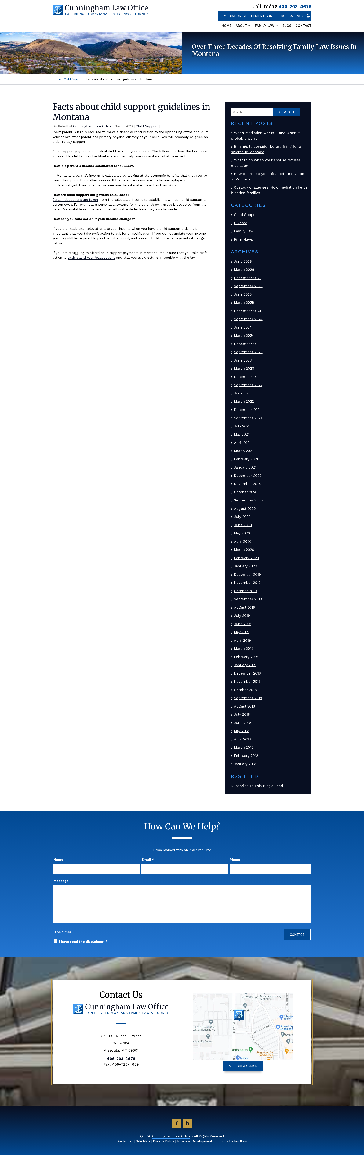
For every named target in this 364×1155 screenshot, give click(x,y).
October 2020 (245, 492)
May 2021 (241, 434)
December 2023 (247, 344)
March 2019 (243, 648)
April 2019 (242, 640)
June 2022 (243, 393)
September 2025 (248, 286)
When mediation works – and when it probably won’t (265, 136)
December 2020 (248, 475)
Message (61, 881)
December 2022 (247, 377)
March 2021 (243, 451)
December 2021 (247, 410)
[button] (360, 1127)
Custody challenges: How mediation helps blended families (269, 190)
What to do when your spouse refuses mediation (266, 163)
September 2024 (248, 319)
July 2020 (242, 517)
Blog (286, 25)
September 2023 (248, 352)
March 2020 (244, 549)
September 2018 (248, 698)
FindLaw (240, 1141)
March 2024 (244, 335)
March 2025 (244, 302)
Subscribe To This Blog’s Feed (257, 786)
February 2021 (246, 459)
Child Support (147, 126)
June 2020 (243, 525)
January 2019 (245, 665)
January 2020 (245, 566)
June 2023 (243, 360)
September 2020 (248, 500)
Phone (235, 859)
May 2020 (242, 533)
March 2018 (243, 747)
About (241, 25)
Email (147, 859)
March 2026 (244, 269)
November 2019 (247, 582)
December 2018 (247, 673)
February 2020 (246, 558)
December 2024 (247, 311)
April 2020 (243, 541)
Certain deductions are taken (75, 199)
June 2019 (242, 624)
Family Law (264, 25)
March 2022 (244, 401)
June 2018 (242, 723)
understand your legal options (91, 257)
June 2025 (243, 294)
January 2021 (245, 467)
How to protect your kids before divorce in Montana (267, 176)
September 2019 (248, 599)
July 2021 (242, 426)
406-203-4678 (294, 6)
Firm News (243, 239)
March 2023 (244, 368)
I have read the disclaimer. (83, 941)
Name (58, 859)
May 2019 (241, 632)
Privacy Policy (163, 1141)
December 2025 (247, 278)
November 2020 (247, 484)
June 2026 (243, 261)
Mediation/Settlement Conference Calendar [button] (265, 16)
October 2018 (245, 690)
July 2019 (242, 615)
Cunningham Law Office (92, 126)
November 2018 (247, 681)
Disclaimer (62, 932)
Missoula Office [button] (243, 1066)
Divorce (240, 223)
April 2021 (242, 442)
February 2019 (246, 657)
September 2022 (248, 385)
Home (226, 25)
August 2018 (244, 706)
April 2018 (242, 739)
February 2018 (246, 756)
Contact (303, 25)
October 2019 (245, 591)
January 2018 (245, 764)
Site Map (143, 1141)
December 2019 (247, 574)
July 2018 (242, 714)
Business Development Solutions (202, 1141)
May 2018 (241, 731)
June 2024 (243, 327)
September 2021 (248, 418)
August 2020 (245, 508)
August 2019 (244, 607)
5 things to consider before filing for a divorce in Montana (266, 149)
